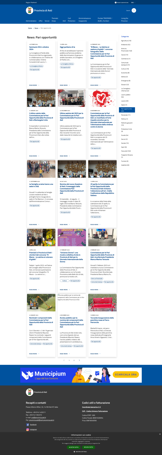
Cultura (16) (125, 69)
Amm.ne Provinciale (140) (126, 49)
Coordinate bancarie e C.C (91, 407)
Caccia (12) (124, 55)
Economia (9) (125, 73)
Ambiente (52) (125, 44)
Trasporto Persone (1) (127, 156)
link (99, 443)
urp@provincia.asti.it (38, 417)
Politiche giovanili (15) (126, 124)
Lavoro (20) (124, 101)
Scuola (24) (124, 135)
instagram (33, 429)
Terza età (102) (126, 151)
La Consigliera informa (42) (125, 89)
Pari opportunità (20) (126, 110)
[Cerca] (134, 10)
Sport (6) (124, 147)
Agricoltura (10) (126, 41)
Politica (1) (124, 119)
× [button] (160, 434)
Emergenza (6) (125, 80)
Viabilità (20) (125, 165)
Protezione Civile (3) (126, 130)
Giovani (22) (125, 84)
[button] (81, 451)
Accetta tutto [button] (73, 447)
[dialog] (81, 443)
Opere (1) (124, 105)
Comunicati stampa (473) (125, 63)
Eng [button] (132, 2)
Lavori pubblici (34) (125, 96)
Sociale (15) (125, 143)
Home (30, 28)
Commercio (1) (125, 59)
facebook (33, 424)
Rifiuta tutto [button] (88, 447)
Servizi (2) (124, 139)
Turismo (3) (124, 161)
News (36, 28)
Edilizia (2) (124, 77)
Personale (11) (125, 115)
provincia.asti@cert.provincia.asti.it (41, 420)
